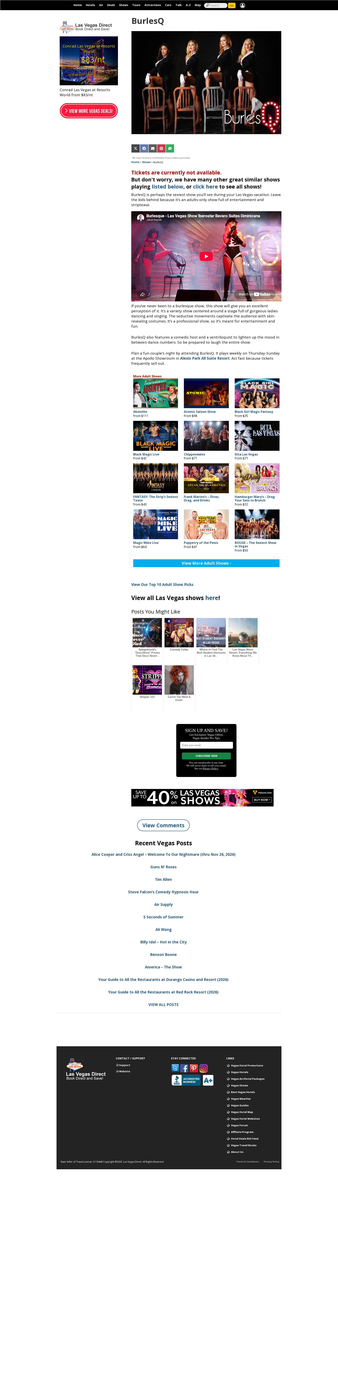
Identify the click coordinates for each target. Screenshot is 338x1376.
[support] (242, 5)
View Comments (163, 825)
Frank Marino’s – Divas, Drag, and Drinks (201, 498)
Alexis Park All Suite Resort (205, 358)
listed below (167, 186)
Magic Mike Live (146, 543)
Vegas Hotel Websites (245, 1118)
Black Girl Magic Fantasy (254, 412)
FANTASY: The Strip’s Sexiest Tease (155, 498)
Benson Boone (163, 954)
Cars (168, 5)
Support (124, 1065)
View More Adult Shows (206, 563)
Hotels (90, 5)
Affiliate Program (242, 1132)
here (211, 598)
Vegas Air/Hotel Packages (247, 1079)
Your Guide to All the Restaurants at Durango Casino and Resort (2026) (163, 979)
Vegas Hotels (239, 1072)
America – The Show (163, 967)
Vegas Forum (239, 1125)
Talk (178, 5)
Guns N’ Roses (163, 866)
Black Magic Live (146, 454)
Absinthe (140, 412)
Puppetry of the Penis (201, 543)
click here (205, 186)
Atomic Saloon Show (200, 412)
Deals (111, 5)
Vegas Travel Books (243, 1145)
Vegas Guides (240, 1105)
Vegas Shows (239, 1085)
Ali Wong (164, 929)
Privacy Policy (271, 1161)
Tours (136, 5)
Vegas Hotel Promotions (247, 1065)
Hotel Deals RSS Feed (244, 1138)
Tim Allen (163, 879)
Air (101, 5)
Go (232, 5)
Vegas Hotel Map (242, 1112)
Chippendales (194, 454)
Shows (123, 5)
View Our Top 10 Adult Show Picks (162, 584)
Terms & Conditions (247, 1161)
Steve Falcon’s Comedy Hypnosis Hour (163, 892)
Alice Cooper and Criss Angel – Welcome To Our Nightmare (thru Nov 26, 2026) (164, 854)
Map (198, 5)
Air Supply (163, 904)
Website (124, 1071)
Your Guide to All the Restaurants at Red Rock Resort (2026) (163, 992)
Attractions (153, 5)
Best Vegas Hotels (243, 1092)
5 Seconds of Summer (163, 917)
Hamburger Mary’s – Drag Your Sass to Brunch (255, 498)
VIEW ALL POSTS (163, 1004)
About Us (237, 1152)
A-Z (188, 5)
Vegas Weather (241, 1098)
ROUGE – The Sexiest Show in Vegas (255, 544)
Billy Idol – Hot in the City (163, 942)
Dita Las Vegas (246, 454)
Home (78, 5)
